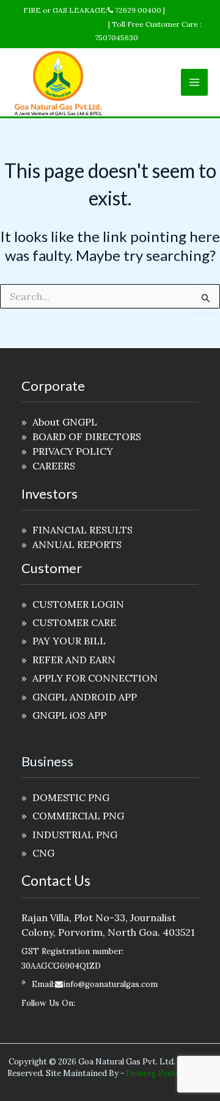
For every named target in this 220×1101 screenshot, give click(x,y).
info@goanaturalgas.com (110, 984)
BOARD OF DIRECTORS (86, 436)
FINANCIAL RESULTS (82, 530)
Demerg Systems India (169, 1073)
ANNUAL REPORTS (77, 544)
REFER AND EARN (74, 660)
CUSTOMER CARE (74, 622)
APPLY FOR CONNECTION (95, 678)
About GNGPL (64, 422)
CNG (43, 853)
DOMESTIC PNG (70, 797)
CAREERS (53, 466)
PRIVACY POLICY (72, 451)
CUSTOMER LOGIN (78, 604)
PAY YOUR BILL (69, 641)
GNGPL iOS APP (69, 715)
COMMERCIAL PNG (78, 816)
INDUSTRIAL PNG (74, 834)
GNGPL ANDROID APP (84, 697)
